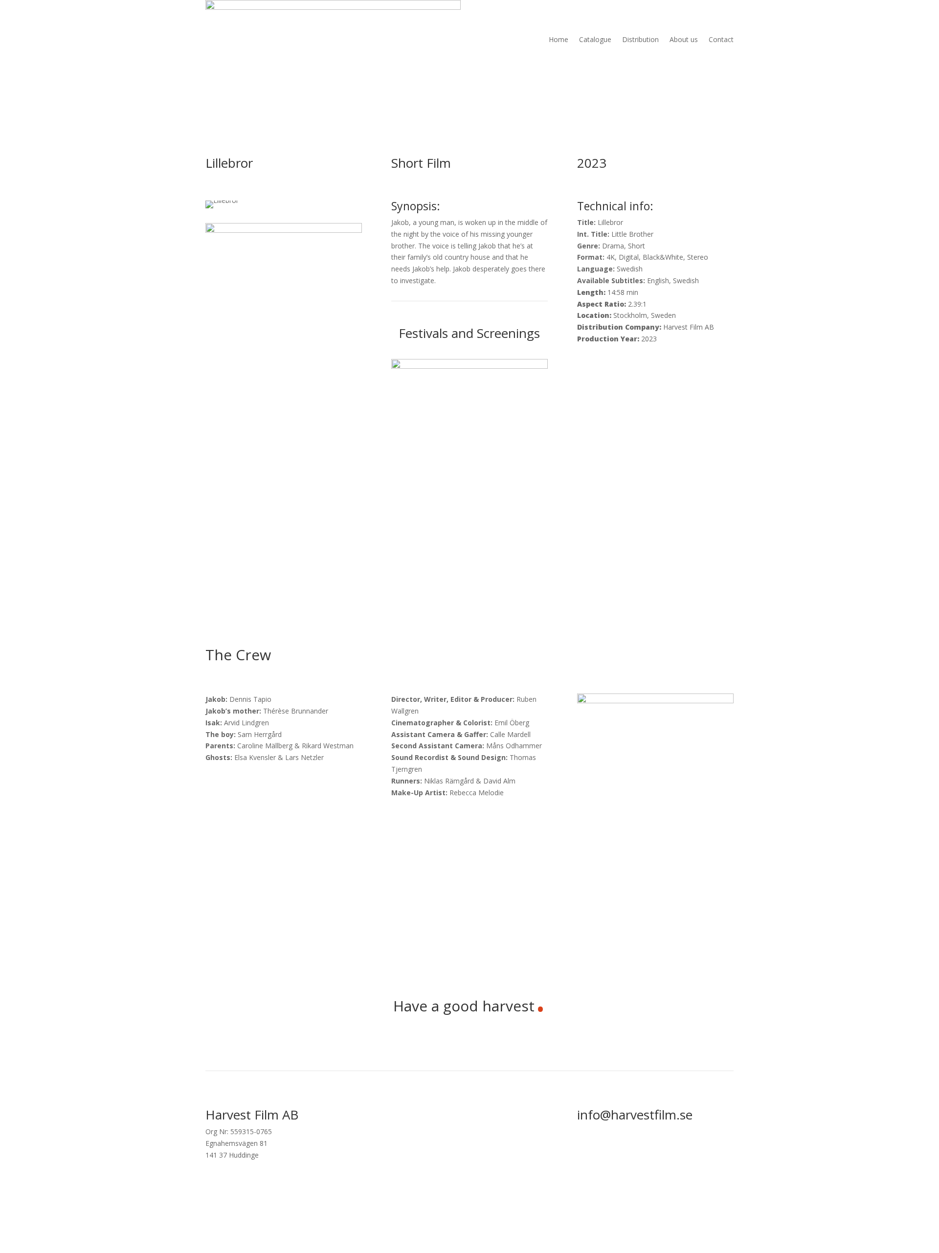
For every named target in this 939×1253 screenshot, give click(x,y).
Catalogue (595, 39)
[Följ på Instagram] (726, 1148)
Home (558, 39)
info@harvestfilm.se (635, 1114)
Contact (721, 39)
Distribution (640, 39)
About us (684, 39)
